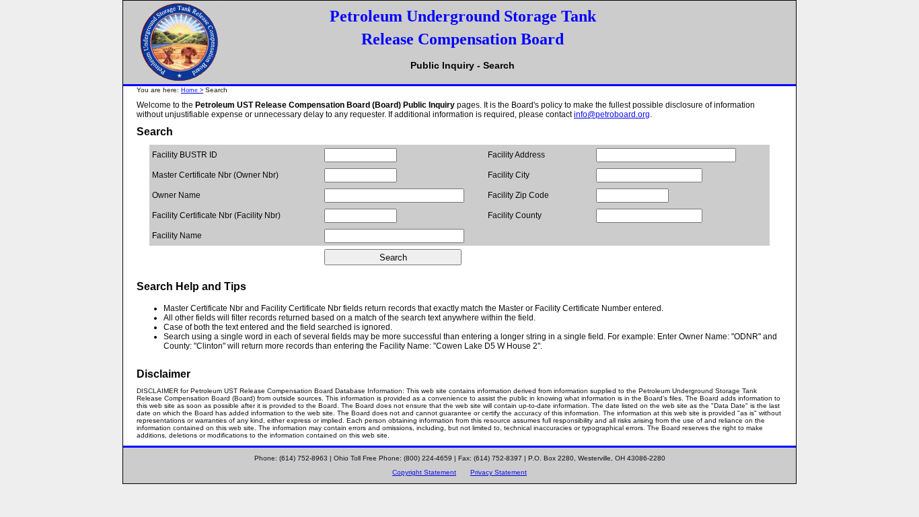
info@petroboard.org (612, 114)
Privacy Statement (498, 472)
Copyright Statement (424, 472)
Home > (192, 90)
